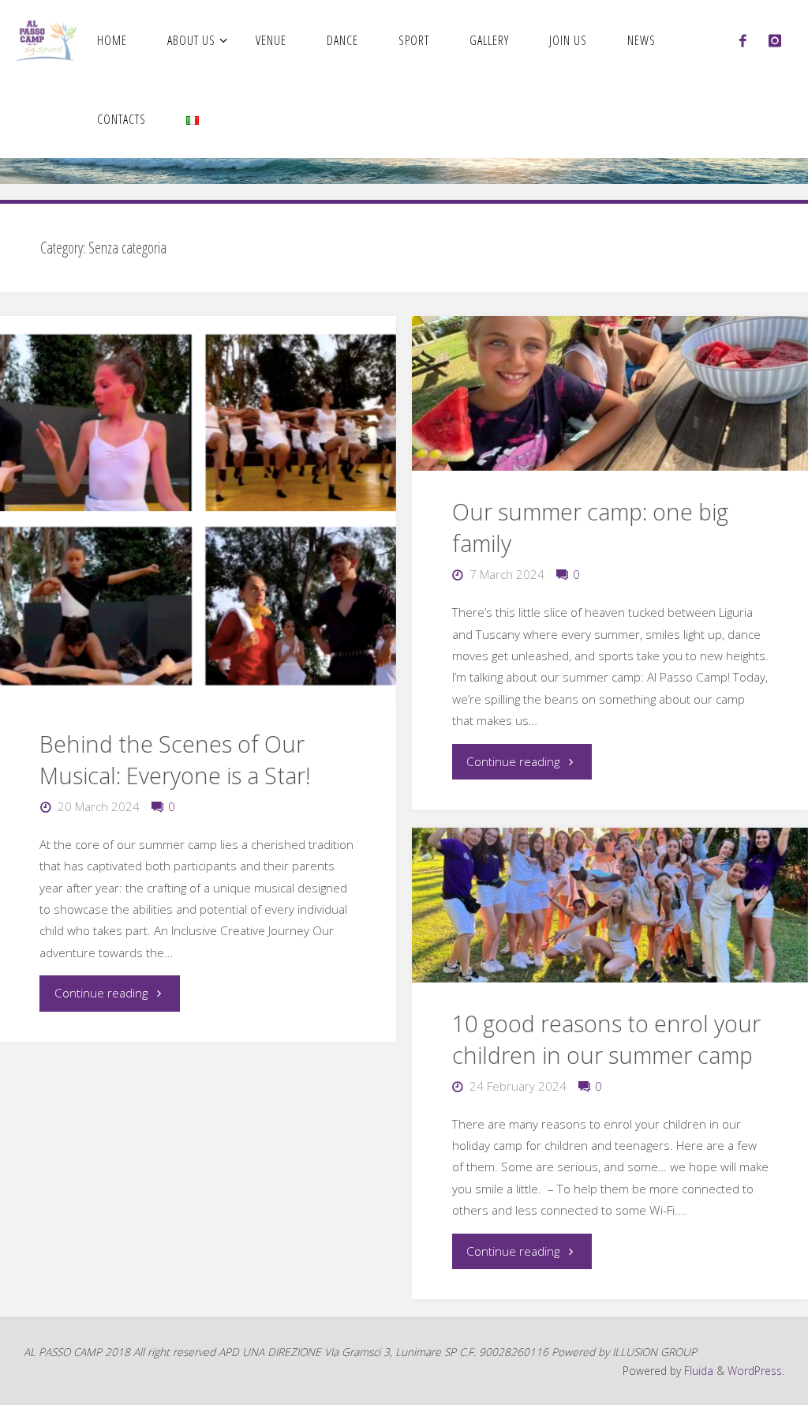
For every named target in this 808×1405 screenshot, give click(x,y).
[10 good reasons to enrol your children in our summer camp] (609, 905)
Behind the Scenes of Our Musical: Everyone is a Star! (174, 760)
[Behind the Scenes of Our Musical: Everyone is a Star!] (197, 509)
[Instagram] (775, 40)
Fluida (697, 1370)
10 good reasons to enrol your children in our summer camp (606, 1039)
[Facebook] (743, 40)
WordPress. (756, 1370)
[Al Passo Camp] (46, 39)
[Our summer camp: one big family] (609, 393)
